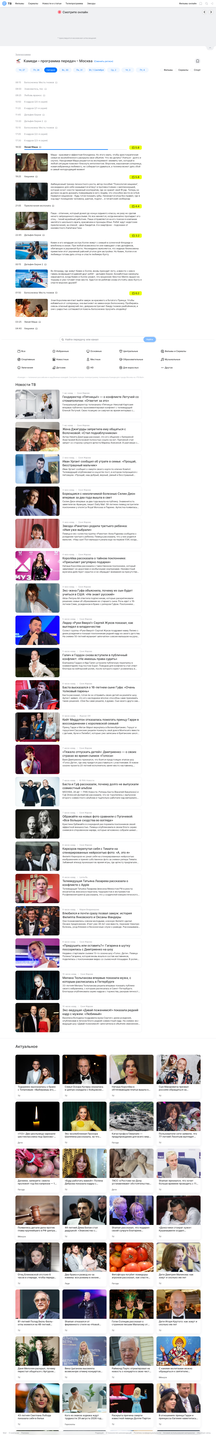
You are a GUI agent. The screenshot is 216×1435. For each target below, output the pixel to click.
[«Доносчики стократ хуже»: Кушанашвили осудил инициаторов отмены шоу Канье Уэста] (178, 1218)
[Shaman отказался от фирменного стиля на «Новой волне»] (84, 1311)
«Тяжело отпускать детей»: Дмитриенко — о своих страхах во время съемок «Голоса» (99, 753)
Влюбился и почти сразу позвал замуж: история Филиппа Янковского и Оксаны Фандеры (97, 915)
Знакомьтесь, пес (33, 88)
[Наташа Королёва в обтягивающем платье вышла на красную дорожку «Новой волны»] (131, 1077)
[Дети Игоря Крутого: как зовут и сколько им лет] (178, 1311)
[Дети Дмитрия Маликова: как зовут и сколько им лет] (178, 1265)
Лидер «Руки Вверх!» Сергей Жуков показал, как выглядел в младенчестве (97, 624)
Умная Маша (31, 147)
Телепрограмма (23, 54)
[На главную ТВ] (9, 3)
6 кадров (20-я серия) (35, 101)
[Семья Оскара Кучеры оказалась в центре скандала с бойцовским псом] (84, 1077)
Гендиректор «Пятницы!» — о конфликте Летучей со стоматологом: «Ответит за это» (100, 398)
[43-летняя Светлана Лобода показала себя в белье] (37, 1405)
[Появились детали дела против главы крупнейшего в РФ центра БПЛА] (37, 1218)
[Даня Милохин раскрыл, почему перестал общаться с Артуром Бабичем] (37, 1358)
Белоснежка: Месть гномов (39, 82)
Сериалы (183, 70)
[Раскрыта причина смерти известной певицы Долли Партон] (131, 1405)
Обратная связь (204, 1433)
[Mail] (4, 3)
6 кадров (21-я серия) (35, 108)
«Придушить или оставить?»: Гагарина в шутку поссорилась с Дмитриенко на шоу (96, 947)
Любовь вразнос (33, 95)
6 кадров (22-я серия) (35, 134)
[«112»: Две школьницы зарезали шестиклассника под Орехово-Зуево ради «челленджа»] (37, 1124)
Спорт (197, 70)
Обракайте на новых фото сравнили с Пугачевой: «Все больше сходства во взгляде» (97, 818)
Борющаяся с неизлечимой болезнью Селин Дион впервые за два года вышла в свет (98, 495)
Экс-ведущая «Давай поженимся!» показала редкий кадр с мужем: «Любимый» (100, 1012)
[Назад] (204, 12)
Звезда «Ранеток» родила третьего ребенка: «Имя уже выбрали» (94, 528)
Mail (4, 1433)
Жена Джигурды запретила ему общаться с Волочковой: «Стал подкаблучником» (94, 431)
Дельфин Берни (32, 114)
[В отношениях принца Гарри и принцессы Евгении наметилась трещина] (178, 1405)
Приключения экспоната (37, 205)
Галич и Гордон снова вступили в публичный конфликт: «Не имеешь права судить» (94, 657)
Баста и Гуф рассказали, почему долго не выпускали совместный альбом (100, 786)
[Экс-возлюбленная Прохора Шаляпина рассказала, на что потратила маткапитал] (84, 1124)
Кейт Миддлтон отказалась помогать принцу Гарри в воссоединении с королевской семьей (100, 721)
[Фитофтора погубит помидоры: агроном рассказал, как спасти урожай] (131, 1265)
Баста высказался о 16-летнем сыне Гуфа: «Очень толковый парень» (98, 689)
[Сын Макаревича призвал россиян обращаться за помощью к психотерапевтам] (178, 1077)
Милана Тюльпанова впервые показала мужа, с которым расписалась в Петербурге (96, 979)
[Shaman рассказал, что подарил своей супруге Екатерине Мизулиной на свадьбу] (131, 1218)
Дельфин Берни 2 (33, 121)
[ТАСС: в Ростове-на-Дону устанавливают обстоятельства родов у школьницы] (131, 1171)
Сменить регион (103, 61)
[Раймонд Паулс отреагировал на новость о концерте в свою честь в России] (131, 1358)
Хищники (29, 176)
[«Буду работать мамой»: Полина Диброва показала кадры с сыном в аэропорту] (84, 1171)
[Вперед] (211, 12)
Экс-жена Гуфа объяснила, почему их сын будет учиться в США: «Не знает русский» (97, 592)
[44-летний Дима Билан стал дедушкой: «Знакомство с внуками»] (84, 1218)
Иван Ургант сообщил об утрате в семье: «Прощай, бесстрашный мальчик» (99, 463)
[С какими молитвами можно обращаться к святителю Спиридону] (178, 1358)
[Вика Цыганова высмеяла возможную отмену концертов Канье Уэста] (84, 1358)
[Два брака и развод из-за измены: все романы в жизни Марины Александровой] (84, 1265)
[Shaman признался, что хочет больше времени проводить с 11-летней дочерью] (178, 1171)
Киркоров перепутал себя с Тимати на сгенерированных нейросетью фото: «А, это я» (96, 850)
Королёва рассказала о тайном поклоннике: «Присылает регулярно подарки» (94, 560)
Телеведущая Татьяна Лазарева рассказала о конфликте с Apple (95, 883)
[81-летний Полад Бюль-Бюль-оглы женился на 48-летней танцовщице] (37, 1311)
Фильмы (168, 70)
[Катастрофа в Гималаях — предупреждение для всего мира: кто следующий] (131, 1124)
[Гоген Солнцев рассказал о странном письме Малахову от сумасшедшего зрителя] (131, 1311)
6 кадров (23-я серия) (36, 140)
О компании (14, 1433)
